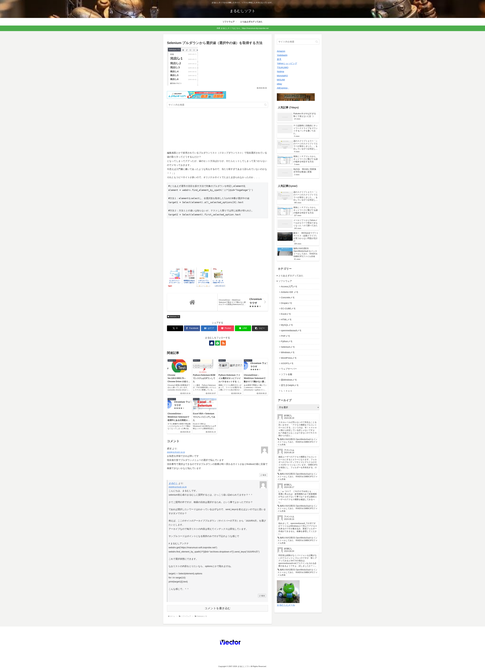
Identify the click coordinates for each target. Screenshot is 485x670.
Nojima (280, 71)
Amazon (281, 51)
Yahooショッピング (287, 63)
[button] (265, 104)
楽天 (279, 59)
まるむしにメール (286, 605)
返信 (264, 475)
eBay (279, 84)
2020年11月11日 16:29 (178, 487)
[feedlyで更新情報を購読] (217, 343)
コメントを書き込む (218, 608)
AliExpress (282, 88)
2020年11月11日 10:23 (176, 452)
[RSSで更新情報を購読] (223, 343)
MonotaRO (282, 75)
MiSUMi (281, 79)
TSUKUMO (282, 67)
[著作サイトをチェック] (211, 343)
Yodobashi (282, 55)
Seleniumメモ (174, 316)
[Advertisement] (217, 130)
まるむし (173, 483)
